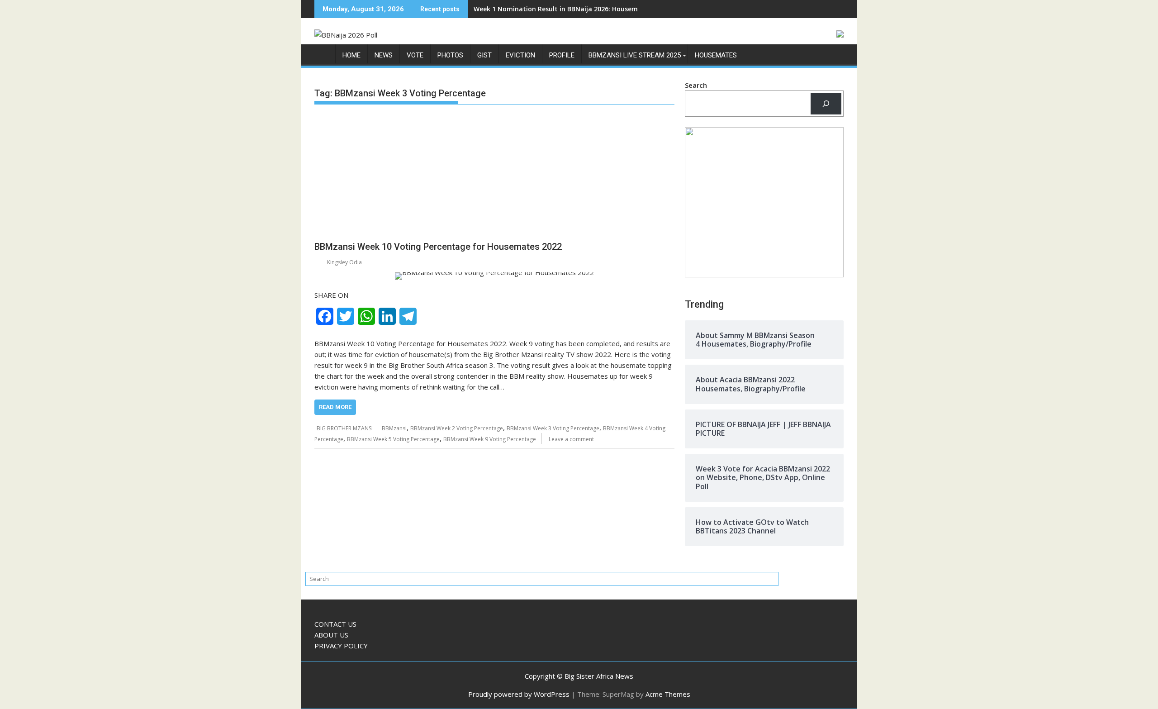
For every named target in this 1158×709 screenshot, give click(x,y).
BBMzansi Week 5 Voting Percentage (393, 439)
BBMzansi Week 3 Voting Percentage (553, 428)
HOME (351, 55)
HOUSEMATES (716, 55)
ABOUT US (331, 634)
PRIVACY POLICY (341, 645)
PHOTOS (450, 55)
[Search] (826, 103)
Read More (335, 407)
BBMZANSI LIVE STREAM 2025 (634, 55)
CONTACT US (335, 623)
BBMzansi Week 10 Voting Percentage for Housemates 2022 (438, 246)
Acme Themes (667, 694)
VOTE (415, 55)
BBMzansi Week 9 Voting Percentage (489, 439)
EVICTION (520, 55)
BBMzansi (394, 428)
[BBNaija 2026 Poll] (323, 57)
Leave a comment (571, 439)
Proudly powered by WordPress (519, 694)
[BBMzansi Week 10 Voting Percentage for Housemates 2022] (494, 276)
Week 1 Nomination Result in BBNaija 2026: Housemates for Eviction (582, 9)
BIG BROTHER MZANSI (345, 428)
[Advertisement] (494, 174)
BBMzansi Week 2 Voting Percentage (456, 428)
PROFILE (561, 55)
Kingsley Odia (344, 262)
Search (696, 85)
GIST (484, 55)
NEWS (384, 55)
